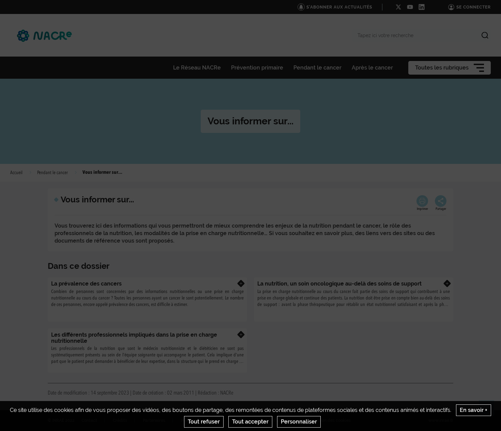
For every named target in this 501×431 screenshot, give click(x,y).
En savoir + (473, 410)
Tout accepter (250, 421)
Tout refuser (204, 421)
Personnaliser (299, 421)
